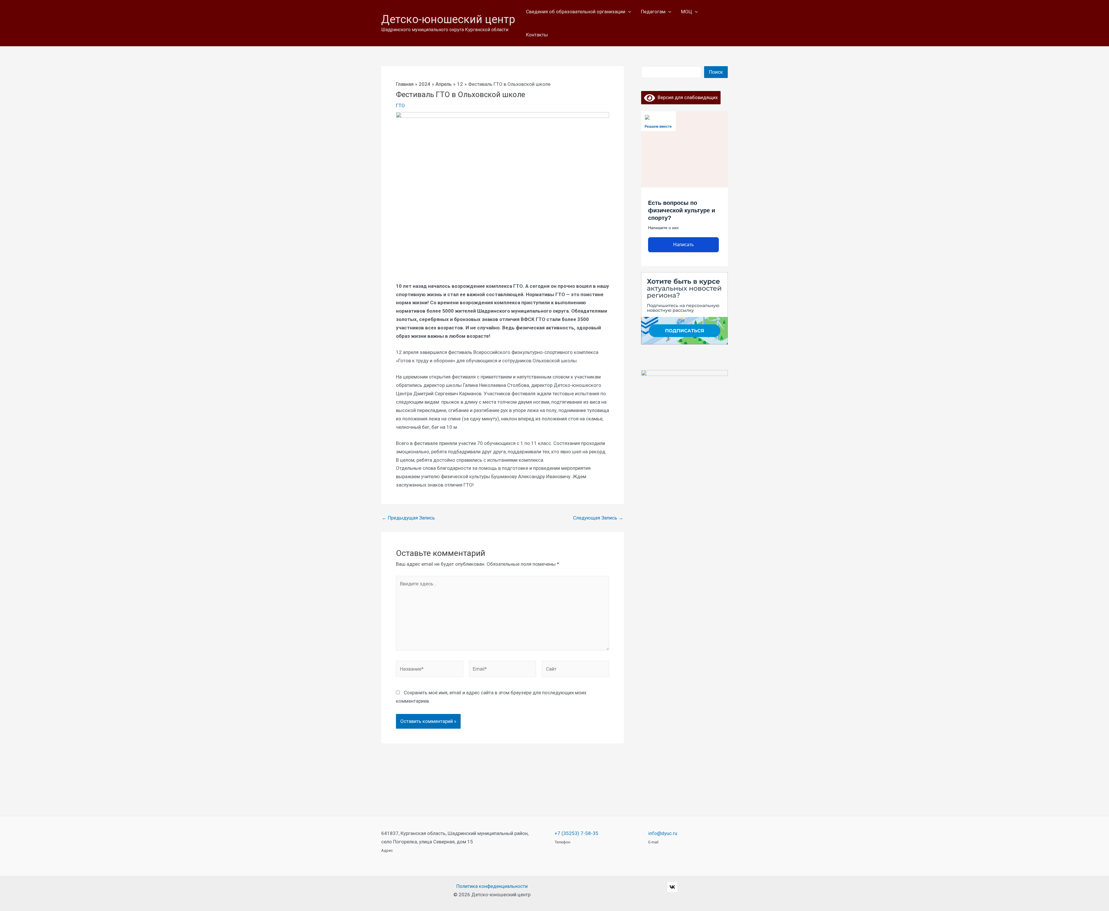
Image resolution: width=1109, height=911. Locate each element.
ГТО (400, 105)
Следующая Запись (598, 517)
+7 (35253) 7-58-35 (576, 833)
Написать (683, 244)
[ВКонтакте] (672, 887)
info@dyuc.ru (662, 833)
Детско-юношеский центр (448, 19)
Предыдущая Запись (408, 517)
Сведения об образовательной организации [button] (575, 11)
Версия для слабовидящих (686, 97)
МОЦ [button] (686, 11)
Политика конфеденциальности (492, 886)
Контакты (537, 35)
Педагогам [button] (653, 11)
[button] (628, 11)
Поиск (716, 72)
